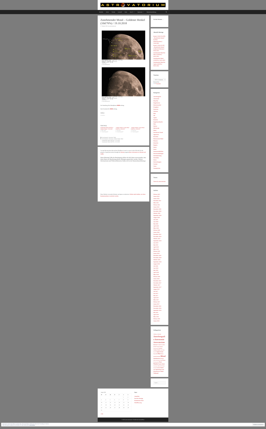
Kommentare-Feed (138, 400)
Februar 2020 (156, 230)
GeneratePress (141, 419)
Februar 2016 (156, 318)
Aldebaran (155, 334)
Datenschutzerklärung (151, 12)
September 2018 (157, 262)
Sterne (155, 160)
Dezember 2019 (157, 234)
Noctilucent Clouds (158, 132)
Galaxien (155, 111)
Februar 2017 (156, 302)
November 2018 (157, 257)
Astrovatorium (159, 342)
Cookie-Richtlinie (32, 425)
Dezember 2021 (157, 200)
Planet (160, 362)
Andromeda (159, 334)
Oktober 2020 (156, 213)
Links (126, 12)
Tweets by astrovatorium (159, 181)
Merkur (155, 126)
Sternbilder (156, 157)
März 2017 (156, 299)
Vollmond (155, 373)
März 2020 (156, 228)
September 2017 (157, 287)
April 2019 (156, 247)
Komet (161, 351)
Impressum (140, 12)
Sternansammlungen (158, 153)
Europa (154, 346)
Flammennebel (155, 348)
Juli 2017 (155, 291)
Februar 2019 (156, 251)
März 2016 (156, 316)
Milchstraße (156, 128)
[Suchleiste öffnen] (166, 12)
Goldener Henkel (117, 138)
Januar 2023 (156, 196)
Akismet (122, 152)
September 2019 (157, 240)
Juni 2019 (155, 242)
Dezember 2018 (157, 255)
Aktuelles (101, 12)
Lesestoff (120, 12)
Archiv (107, 12)
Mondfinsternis (156, 358)
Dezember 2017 (157, 280)
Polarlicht (155, 143)
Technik (113, 12)
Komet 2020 (155, 353)
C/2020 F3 (160, 344)
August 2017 (156, 289)
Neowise (162, 358)
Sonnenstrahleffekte (158, 151)
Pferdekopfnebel (156, 362)
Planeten (155, 141)
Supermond (158, 369)
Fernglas (157, 346)
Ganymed (160, 348)
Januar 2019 (156, 253)
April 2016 (156, 314)
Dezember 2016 (157, 306)
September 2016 (157, 310)
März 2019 (156, 249)
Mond (115, 137)
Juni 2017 (155, 293)
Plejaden (160, 364)
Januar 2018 (156, 278)
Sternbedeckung (157, 155)
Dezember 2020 (157, 209)
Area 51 (131, 12)
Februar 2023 (156, 194)
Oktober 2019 (156, 238)
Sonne (154, 149)
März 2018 (156, 274)
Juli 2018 (155, 266)
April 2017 (156, 297)
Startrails (154, 367)
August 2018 (156, 264)
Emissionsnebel (157, 105)
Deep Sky (155, 100)
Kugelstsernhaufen (158, 122)
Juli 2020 (155, 219)
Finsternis (155, 109)
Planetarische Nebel (158, 138)
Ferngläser (156, 107)
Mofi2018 (155, 356)
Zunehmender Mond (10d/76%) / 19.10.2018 (111, 140)
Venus (154, 166)
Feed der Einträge (138, 398)
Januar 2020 (156, 232)
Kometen (155, 119)
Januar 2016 (156, 321)
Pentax (164, 360)
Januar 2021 (156, 207)
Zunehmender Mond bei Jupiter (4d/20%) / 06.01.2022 (159, 64)
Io (155, 351)
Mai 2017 (155, 295)
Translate (158, 83)
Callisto (163, 344)
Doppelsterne (156, 103)
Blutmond (155, 344)
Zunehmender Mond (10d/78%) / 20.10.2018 (111, 141)
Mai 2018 (155, 270)
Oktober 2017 (156, 285)
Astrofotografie (105, 137)
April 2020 (156, 226)
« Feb (101, 414)
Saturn (155, 147)
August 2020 (156, 217)
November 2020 (157, 211)
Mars (154, 124)
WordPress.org (138, 402)
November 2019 (157, 236)
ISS (154, 115)
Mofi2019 (158, 356)
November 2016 (157, 308)
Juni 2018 (155, 268)
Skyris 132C (160, 365)
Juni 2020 (155, 221)
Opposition (156, 134)
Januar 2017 (156, 304)
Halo (154, 113)
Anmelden (136, 396)
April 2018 (156, 272)
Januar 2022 (156, 198)
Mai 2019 (155, 245)
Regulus (155, 145)
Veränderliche (156, 168)
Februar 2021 (156, 205)
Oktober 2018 (156, 259)
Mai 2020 (155, 224)
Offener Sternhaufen (156, 360)
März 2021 (156, 202)
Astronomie (110, 137)
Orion (161, 360)
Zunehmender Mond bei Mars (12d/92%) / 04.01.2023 (159, 54)
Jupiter (155, 117)
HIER (118, 105)
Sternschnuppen (157, 162)
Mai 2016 (155, 312)
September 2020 (157, 215)
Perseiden (155, 136)
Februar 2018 (156, 276)
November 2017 (157, 283)
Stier (154, 369)
